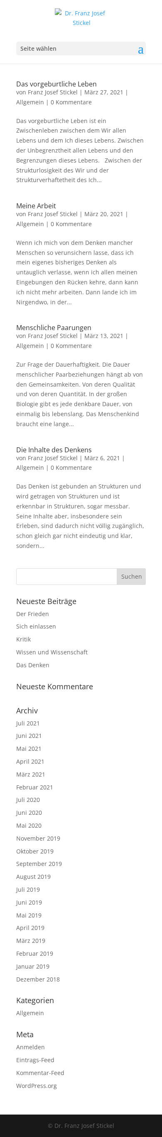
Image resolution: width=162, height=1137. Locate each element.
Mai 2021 (29, 748)
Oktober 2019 (35, 851)
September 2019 (39, 864)
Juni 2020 (29, 812)
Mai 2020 (29, 825)
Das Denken (32, 665)
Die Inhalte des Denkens (54, 449)
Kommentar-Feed (40, 1073)
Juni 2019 (29, 902)
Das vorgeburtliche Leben (56, 84)
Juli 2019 (28, 889)
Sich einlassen (36, 626)
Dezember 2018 (38, 979)
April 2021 (30, 761)
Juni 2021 (29, 736)
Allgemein (30, 102)
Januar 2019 (32, 966)
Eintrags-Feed (35, 1060)
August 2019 (33, 876)
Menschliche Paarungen (53, 327)
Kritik (23, 639)
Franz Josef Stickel (53, 92)
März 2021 (30, 774)
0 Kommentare (71, 102)
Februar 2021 (34, 787)
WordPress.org (36, 1086)
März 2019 (30, 941)
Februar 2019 (34, 953)
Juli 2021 (28, 723)
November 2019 (38, 838)
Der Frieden (32, 614)
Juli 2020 (28, 800)
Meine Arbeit (36, 205)
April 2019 (30, 928)
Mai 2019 (29, 915)
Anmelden (30, 1047)
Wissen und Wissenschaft (52, 652)
